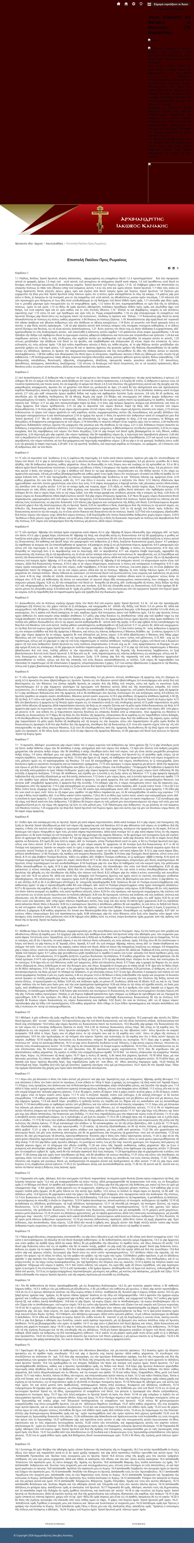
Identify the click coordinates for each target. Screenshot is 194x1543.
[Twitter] (178, 268)
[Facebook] (169, 268)
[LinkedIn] (173, 268)
